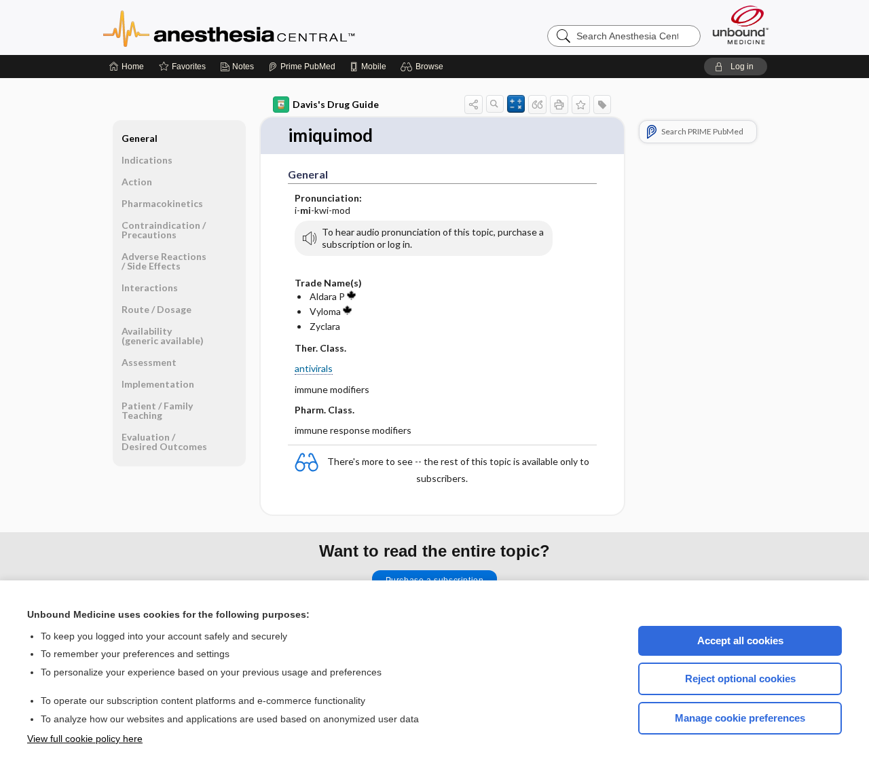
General (140, 138)
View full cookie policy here (85, 738)
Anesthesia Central (271, 27)
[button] (424, 66)
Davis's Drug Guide (336, 104)
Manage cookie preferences (740, 718)
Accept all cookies (740, 640)
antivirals (314, 368)
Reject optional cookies (740, 678)
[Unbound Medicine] (741, 24)
